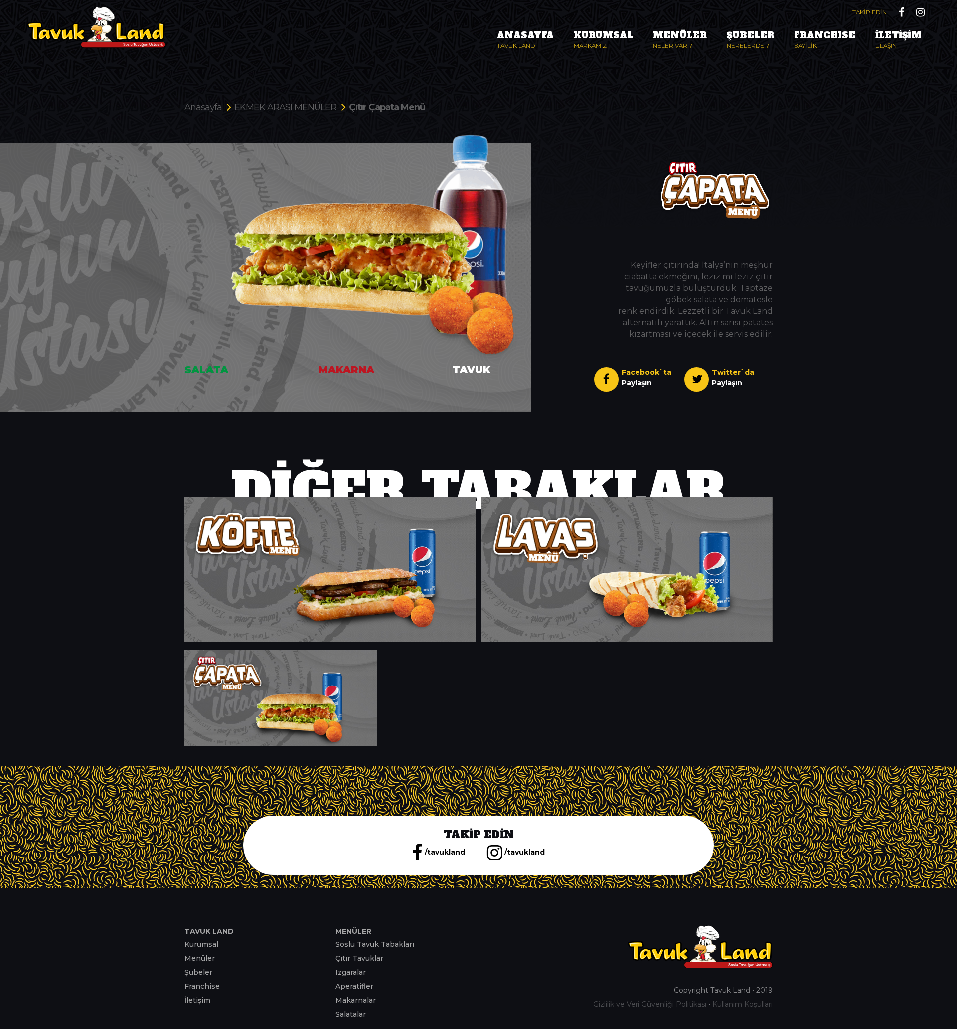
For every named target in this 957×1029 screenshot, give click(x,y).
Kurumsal (201, 944)
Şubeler (198, 972)
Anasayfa (203, 107)
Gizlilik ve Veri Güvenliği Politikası (649, 1004)
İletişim (197, 1000)
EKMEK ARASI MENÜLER (285, 107)
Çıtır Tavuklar (359, 958)
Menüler (199, 958)
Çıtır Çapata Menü (387, 107)
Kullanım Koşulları (742, 1004)
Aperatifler (354, 986)
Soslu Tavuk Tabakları (374, 944)
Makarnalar (355, 1000)
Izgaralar (350, 972)
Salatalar (350, 1014)
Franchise (202, 986)
